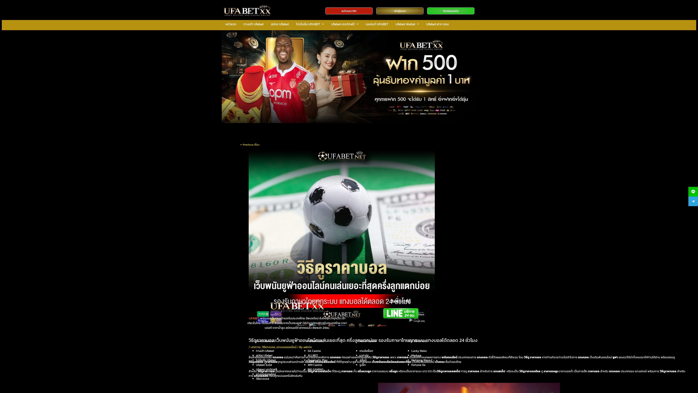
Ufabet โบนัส (264, 365)
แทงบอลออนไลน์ (266, 374)
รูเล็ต (363, 365)
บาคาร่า (364, 355)
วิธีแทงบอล (262, 378)
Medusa (416, 355)
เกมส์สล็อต (366, 351)
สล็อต (363, 360)
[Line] (693, 191)
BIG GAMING (315, 369)
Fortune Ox (418, 365)
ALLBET (313, 355)
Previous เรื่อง (249, 144)
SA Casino (314, 351)
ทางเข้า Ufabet (254, 24)
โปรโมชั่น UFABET (308, 24)
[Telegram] (693, 201)
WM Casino (315, 365)
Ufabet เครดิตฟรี (343, 24)
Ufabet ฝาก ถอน (437, 24)
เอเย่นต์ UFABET (377, 24)
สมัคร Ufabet (280, 24)
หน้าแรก (230, 24)
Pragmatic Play (318, 360)
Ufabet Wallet (405, 24)
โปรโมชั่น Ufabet (266, 360)
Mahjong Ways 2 (421, 360)
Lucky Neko (419, 351)
